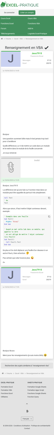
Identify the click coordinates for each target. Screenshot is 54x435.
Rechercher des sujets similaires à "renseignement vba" (27, 366)
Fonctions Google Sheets (37, 393)
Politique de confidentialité (40, 426)
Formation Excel (7, 387)
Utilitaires (4, 397)
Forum (3, 28)
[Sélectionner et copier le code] (49, 198)
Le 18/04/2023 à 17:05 (11, 287)
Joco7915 (37, 53)
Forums (8, 39)
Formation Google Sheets (37, 387)
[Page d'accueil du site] (2, 39)
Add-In (30, 28)
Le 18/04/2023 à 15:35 (11, 180)
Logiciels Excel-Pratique (37, 34)
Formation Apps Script (36, 390)
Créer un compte (27, 12)
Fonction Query (33, 397)
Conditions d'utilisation (22, 426)
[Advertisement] (27, 102)
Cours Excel (5, 18)
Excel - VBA (18, 39)
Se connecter (9, 12)
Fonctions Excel (7, 23)
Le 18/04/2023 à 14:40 (11, 71)
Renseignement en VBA (34, 39)
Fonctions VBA (34, 23)
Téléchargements (8, 34)
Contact (27, 428)
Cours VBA (32, 18)
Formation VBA (6, 390)
